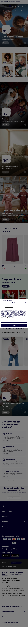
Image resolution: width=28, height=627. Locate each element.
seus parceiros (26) (9, 306)
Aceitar (14, 325)
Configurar (14, 320)
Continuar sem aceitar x (7, 300)
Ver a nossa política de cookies (7, 317)
